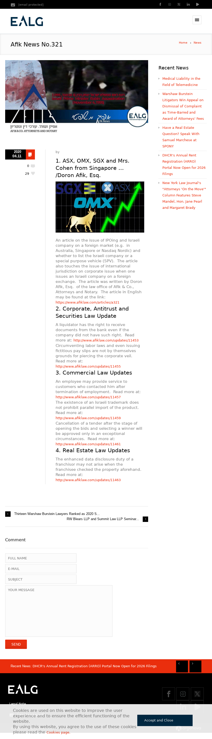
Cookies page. (58, 732)
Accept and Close (158, 720)
